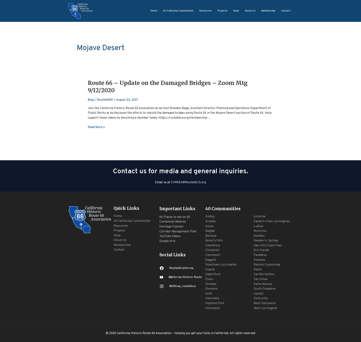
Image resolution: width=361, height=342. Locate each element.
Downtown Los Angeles (221, 265)
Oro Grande (261, 250)
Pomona (259, 260)
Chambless (212, 245)
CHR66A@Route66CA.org (188, 182)
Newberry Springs (266, 241)
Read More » (96, 127)
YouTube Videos (169, 236)
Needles (259, 236)
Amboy (210, 216)
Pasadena (260, 255)
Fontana (210, 284)
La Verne (259, 216)
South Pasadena (264, 289)
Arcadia (210, 221)
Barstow (210, 236)
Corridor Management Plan (177, 232)
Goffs (208, 294)
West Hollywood (264, 303)
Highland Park (214, 303)
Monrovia (260, 231)
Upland (258, 294)
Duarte (210, 270)
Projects (222, 10)
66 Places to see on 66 (174, 217)
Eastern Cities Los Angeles (272, 221)
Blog (91, 100)
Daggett (210, 260)
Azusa (209, 226)
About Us (250, 10)
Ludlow (258, 226)
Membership (268, 10)
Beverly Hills (214, 241)
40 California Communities (178, 10)
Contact (285, 10)
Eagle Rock (213, 274)
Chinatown (212, 250)
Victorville (261, 298)
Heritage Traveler (171, 227)
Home (153, 10)
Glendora (211, 289)
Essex (209, 279)
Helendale (212, 298)
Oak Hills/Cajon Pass (268, 245)
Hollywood (212, 308)
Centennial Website (172, 222)
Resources (205, 10)
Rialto (258, 270)
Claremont (212, 255)
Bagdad (210, 231)
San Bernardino (264, 274)
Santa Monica (263, 284)
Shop (236, 10)
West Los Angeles (265, 308)
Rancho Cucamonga (267, 265)
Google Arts (167, 241)
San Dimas (261, 279)
